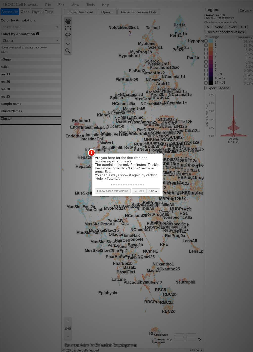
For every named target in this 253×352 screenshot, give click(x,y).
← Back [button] (139, 190)
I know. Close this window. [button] (112, 190)
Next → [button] (153, 190)
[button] (111, 184)
